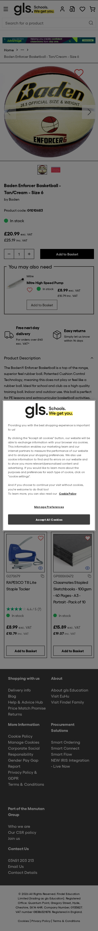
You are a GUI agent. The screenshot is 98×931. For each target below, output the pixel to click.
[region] (49, 465)
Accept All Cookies (49, 519)
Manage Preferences (49, 506)
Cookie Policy (67, 493)
